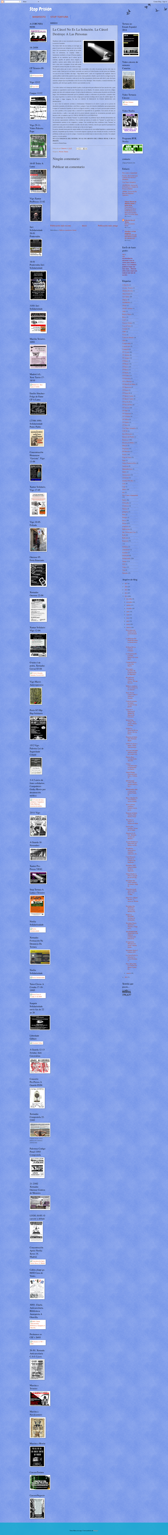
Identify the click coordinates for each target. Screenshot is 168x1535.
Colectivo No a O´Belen (130, 221)
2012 (126, 977)
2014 (126, 593)
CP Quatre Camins (127, 396)
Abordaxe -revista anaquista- (130, 232)
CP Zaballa (125, 422)
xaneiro (128, 973)
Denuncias (125, 440)
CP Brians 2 (125, 364)
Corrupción (125, 349)
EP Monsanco (126, 451)
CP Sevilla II (126, 402)
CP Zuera (125, 425)
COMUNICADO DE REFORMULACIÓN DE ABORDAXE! (131, 236)
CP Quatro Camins (127, 399)
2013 (126, 596)
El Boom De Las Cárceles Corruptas (131, 649)
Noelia (124, 500)
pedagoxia (125, 512)
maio (128, 618)
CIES (123, 340)
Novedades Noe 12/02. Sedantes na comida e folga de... (132, 883)
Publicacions (126, 529)
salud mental (126, 550)
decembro (129, 599)
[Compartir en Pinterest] (86, 149)
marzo (128, 624)
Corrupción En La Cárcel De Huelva (131, 664)
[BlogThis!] (80, 149)
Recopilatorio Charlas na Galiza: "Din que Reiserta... (132, 680)
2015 (126, 590)
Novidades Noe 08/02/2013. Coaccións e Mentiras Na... (131, 908)
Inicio (84, 225)
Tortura (66, 152)
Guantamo (125, 466)
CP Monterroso (126, 387)
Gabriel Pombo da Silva (129, 463)
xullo (128, 612)
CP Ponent (125, 390)
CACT (124, 320)
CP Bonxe (125, 361)
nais (123, 492)
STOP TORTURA (59, 17)
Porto (123, 515)
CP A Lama (125, 352)
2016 (126, 587)
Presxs (124, 520)
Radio (124, 535)
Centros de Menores (128, 337)
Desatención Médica (128, 443)
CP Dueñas (125, 373)
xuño (127, 615)
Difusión (124, 445)
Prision (61, 152)
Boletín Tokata (126, 314)
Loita (123, 484)
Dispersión (125, 448)
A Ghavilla (125, 285)
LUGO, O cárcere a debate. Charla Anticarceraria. (131, 745)
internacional (126, 475)
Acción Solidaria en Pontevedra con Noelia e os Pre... (132, 843)
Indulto (124, 472)
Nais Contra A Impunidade (130, 495)
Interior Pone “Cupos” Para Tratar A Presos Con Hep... (131, 722)
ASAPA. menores (127, 308)
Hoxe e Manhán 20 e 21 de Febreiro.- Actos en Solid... (132, 799)
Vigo (123, 570)
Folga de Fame (126, 457)
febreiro (128, 627)
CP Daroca (125, 370)
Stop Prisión (41, 9)
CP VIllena (125, 419)
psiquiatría (125, 526)
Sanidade (125, 553)
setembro (129, 608)
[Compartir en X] (82, 149)
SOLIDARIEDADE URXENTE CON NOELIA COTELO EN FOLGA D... (132, 935)
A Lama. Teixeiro (127, 288)
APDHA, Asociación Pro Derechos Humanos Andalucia (129, 193)
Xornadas (125, 573)
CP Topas (125, 410)
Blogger (95, 1530)
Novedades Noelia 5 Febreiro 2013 (132, 951)
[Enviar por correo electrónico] (77, 149)
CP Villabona (126, 416)
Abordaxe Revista (127, 291)
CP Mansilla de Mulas (128, 384)
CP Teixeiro (125, 408)
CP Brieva (125, 367)
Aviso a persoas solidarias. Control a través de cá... (131, 807)
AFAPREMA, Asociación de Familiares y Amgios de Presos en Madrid (130, 187)
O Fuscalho (125, 503)
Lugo (123, 486)
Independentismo (127, 469)
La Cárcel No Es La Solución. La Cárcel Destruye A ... (132, 958)
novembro (129, 602)
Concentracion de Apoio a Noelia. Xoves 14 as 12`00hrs (131, 891)
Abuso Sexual (126, 294)
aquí (123, 254)
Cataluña (125, 329)
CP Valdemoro (126, 413)
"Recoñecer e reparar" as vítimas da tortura (132, 821)
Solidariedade (126, 558)
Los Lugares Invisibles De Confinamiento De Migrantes (131, 671)
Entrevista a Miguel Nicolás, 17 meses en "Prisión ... (132, 900)
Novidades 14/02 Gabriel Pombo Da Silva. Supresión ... (131, 868)
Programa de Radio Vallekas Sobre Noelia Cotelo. (131, 815)
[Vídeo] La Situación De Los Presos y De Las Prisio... (132, 731)
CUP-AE (124, 431)
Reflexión (125, 538)
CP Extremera (126, 378)
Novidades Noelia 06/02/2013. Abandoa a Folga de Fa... (131, 925)
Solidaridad (125, 555)
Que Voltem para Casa (129, 532)
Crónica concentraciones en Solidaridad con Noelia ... (131, 766)
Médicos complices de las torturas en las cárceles (132, 688)
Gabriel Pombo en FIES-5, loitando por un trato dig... (131, 875)
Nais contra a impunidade (129, 173)
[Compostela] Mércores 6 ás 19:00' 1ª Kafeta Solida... (131, 944)
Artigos (124, 305)
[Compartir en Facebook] (84, 149)
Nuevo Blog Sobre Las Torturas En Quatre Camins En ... (131, 966)
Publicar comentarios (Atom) (67, 230)
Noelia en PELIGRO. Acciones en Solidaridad (130, 917)
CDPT (124, 332)
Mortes (124, 489)
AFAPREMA (126, 302)
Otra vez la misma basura (130, 224)
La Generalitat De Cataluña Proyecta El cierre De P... (132, 656)
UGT (123, 564)
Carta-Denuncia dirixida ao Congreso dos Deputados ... (130, 859)
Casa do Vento (126, 326)
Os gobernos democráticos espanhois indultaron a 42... (131, 851)
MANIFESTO (39, 17)
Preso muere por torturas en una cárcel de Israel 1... (131, 632)
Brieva (124, 317)
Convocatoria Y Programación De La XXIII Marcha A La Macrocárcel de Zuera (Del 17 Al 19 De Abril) (131, 210)
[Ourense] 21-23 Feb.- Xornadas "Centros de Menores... (131, 835)
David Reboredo (127, 434)
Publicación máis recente (60, 225)
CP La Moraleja (127, 381)
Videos (124, 567)
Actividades (125, 297)
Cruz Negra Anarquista (129, 182)
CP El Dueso (126, 375)
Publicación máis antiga (108, 225)
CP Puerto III (126, 393)
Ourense (124, 509)
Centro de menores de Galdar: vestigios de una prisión (131, 703)
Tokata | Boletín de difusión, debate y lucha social (130, 203)
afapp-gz (124, 300)
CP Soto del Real (127, 405)
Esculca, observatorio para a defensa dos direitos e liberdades (130, 177)
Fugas (124, 460)
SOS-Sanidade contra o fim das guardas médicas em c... (131, 783)
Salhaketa (125, 547)
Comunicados (126, 346)
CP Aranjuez (126, 358)
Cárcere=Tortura (127, 323)
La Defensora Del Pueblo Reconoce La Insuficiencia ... (132, 641)
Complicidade (126, 343)
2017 (126, 583)
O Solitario (125, 506)
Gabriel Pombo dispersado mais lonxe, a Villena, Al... (131, 775)
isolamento (125, 478)
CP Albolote (126, 355)
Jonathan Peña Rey (127, 481)
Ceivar (124, 335)
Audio (124, 311)
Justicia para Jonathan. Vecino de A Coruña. (132, 828)
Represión (125, 541)
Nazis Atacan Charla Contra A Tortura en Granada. (131, 695)
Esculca (124, 454)
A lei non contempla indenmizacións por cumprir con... (132, 752)
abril (127, 621)
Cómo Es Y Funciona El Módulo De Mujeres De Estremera (130, 713)
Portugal (124, 517)
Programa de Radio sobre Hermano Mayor (131, 739)
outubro (128, 605)
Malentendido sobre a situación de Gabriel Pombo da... (131, 792)
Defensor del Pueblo (128, 437)
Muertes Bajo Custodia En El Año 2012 (131, 759)
